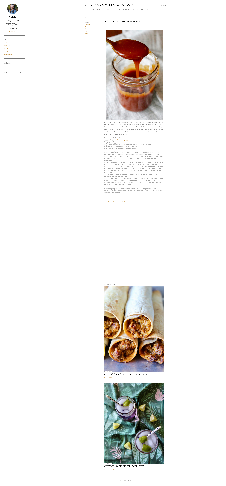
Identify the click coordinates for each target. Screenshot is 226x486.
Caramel (87, 25)
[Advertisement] (134, 267)
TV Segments (141, 9)
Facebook (7, 48)
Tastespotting (8, 54)
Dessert (87, 27)
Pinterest (6, 51)
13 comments (111, 469)
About (98, 9)
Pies (86, 31)
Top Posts (132, 9)
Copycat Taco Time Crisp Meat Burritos (126, 374)
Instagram (7, 45)
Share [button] (86, 18)
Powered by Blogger (127, 480)
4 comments (111, 377)
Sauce (86, 33)
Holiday (87, 29)
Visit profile (12, 31)
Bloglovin (6, 43)
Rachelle (12, 17)
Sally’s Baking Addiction (123, 140)
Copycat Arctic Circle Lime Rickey (124, 466)
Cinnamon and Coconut (113, 5)
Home (93, 9)
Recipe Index (107, 9)
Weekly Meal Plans (120, 9)
